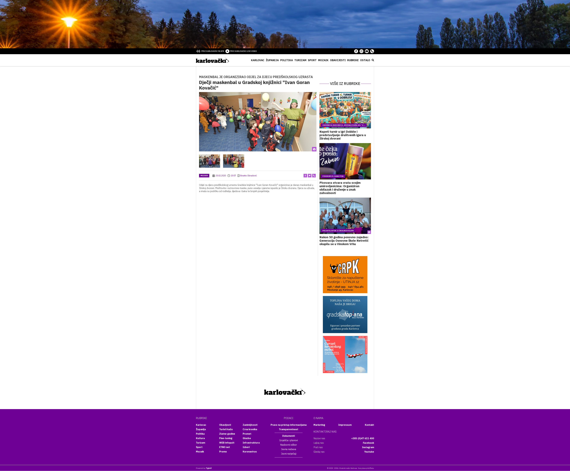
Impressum (345, 424)
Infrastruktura (251, 442)
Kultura (200, 438)
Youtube (369, 451)
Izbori (246, 447)
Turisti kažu (226, 429)
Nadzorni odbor (288, 444)
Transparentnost (288, 429)
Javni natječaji (288, 453)
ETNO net (224, 447)
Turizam (300, 60)
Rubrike (353, 60)
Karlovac (257, 60)
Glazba (247, 438)
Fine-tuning (225, 438)
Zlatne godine (227, 433)
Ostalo (365, 60)
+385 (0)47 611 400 (362, 438)
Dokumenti (288, 435)
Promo (223, 451)
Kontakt (369, 424)
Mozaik (323, 60)
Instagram (368, 447)
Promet (247, 433)
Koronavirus (250, 451)
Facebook (368, 442)
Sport (312, 60)
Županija (272, 60)
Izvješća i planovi (288, 440)
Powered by (204, 468)
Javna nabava (288, 449)
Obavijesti (338, 60)
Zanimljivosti (250, 424)
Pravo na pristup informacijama (289, 424)
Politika (286, 60)
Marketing (319, 424)
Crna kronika (250, 429)
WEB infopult (226, 442)
